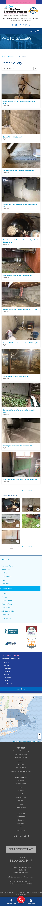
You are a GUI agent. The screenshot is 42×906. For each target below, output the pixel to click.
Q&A (21, 804)
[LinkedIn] (14, 836)
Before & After (7, 601)
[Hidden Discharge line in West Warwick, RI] (31, 521)
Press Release (6, 618)
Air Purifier (21, 764)
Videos (4, 597)
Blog (3, 580)
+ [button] (39, 734)
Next (30, 490)
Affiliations (5, 615)
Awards (4, 593)
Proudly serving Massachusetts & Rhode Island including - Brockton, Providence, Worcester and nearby (21, 19)
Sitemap (23, 894)
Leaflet (15, 741)
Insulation (21, 761)
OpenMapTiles (22, 741)
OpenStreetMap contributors (34, 741)
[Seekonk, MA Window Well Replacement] (11, 521)
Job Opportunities (8, 611)
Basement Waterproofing (21, 751)
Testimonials (6, 569)
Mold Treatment (21, 768)
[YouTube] (19, 836)
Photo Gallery (7, 588)
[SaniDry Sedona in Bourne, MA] (31, 505)
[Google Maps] (25, 836)
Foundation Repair (21, 758)
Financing (5, 583)
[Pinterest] (16, 836)
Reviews (5, 573)
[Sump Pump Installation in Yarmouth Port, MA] (11, 537)
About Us (5, 559)
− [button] (39, 737)
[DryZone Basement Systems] (21, 899)
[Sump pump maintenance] (11, 505)
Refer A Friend (7, 576)
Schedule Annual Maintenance (21, 2)
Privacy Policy (30, 892)
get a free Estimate (21, 849)
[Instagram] (22, 836)
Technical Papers (7, 566)
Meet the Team (7, 604)
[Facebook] (28, 836)
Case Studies (6, 608)
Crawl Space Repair (21, 754)
